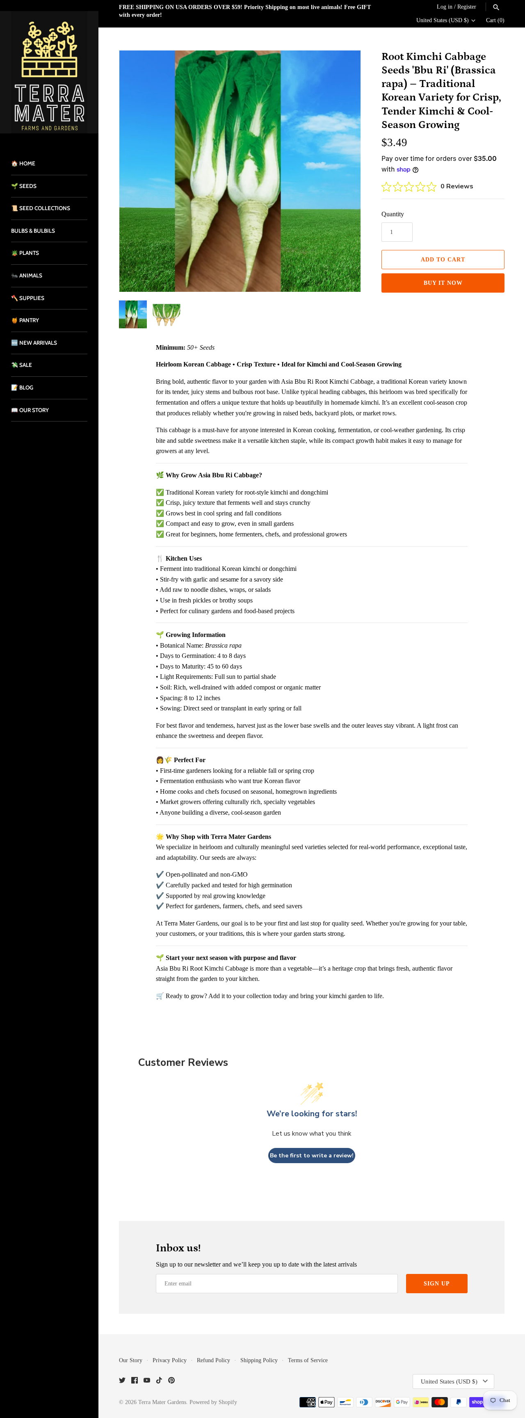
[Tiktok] (159, 1381)
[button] (343, 171)
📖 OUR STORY (30, 410)
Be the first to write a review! (312, 1155)
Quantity (392, 214)
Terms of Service (308, 1360)
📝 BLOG (22, 387)
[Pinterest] (171, 1381)
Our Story (130, 1360)
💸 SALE (21, 365)
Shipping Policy (259, 1360)
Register (466, 7)
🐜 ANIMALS (26, 275)
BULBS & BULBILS (33, 230)
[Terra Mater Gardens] (49, 72)
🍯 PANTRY (25, 320)
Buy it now (443, 283)
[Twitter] (122, 1381)
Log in (444, 7)
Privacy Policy (170, 1360)
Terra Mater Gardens (162, 1402)
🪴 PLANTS (25, 253)
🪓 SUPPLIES (27, 298)
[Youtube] (147, 1381)
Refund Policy (213, 1360)
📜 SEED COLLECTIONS (40, 208)
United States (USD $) (442, 20)
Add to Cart (443, 260)
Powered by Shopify (213, 1402)
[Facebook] (134, 1381)
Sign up (437, 1284)
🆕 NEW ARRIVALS (34, 342)
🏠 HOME (23, 163)
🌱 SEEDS (24, 186)
